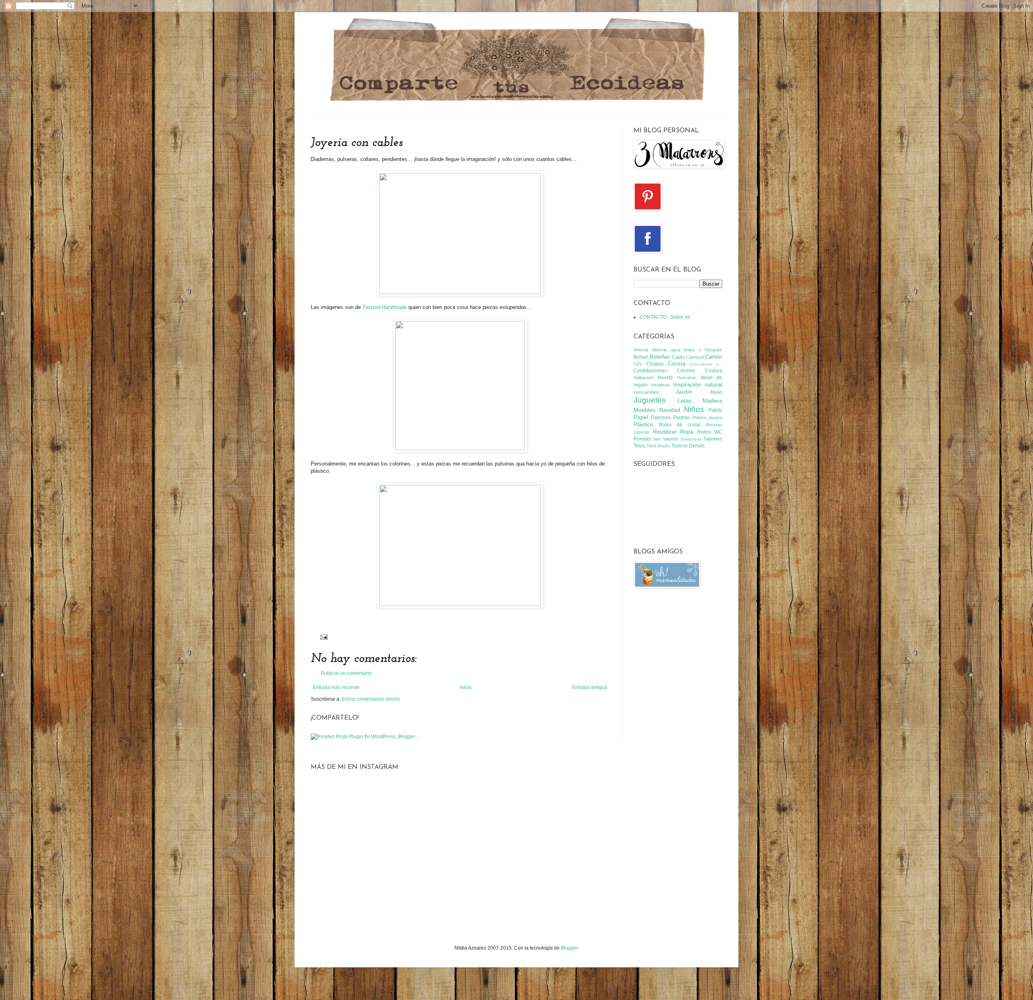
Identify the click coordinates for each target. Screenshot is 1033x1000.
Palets (715, 410)
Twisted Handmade (384, 307)
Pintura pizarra (707, 417)
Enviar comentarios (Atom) (371, 699)
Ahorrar (641, 349)
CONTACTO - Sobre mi (665, 317)
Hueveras (686, 377)
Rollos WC (710, 432)
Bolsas (641, 357)
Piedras (681, 417)
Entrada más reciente (336, 687)
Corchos (686, 371)
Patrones (661, 417)
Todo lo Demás (688, 446)
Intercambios (646, 392)
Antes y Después (703, 349)
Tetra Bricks (658, 445)
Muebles (644, 410)
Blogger (569, 948)
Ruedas (642, 439)
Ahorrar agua (666, 349)
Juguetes (650, 400)
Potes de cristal (680, 425)
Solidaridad (690, 439)
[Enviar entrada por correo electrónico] (323, 636)
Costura (713, 371)
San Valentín (665, 438)
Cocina (677, 363)
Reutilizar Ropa (673, 431)
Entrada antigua (589, 687)
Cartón (713, 356)
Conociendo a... (706, 364)
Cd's (638, 363)
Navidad (669, 410)
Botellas (660, 356)
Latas (685, 400)
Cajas (678, 357)
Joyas (715, 392)
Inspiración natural (697, 384)
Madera (712, 400)
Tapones (712, 439)
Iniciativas (660, 384)
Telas (639, 446)
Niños (694, 409)
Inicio (466, 687)
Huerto (665, 377)
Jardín (684, 391)
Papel (641, 417)
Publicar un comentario (346, 673)
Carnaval (695, 357)
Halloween (644, 377)
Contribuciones (650, 371)
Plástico (643, 424)
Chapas (655, 364)
